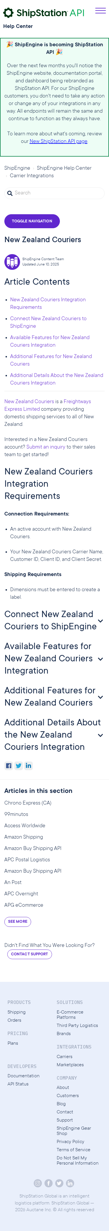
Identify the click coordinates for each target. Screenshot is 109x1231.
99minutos (16, 815)
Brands (64, 1034)
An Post (13, 883)
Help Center (18, 27)
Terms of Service (73, 1150)
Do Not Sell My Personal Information (78, 1161)
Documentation (24, 1076)
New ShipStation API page (58, 142)
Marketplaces (70, 1065)
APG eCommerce (23, 905)
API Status (18, 1084)
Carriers (64, 1057)
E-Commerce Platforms (70, 1015)
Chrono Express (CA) (27, 803)
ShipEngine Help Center (64, 168)
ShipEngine (17, 168)
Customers (68, 1096)
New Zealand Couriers (29, 402)
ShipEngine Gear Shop (74, 1131)
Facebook (8, 765)
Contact (65, 1112)
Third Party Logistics (77, 1025)
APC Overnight (21, 894)
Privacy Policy (70, 1142)
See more (17, 922)
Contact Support (29, 954)
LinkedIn (28, 765)
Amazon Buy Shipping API (32, 849)
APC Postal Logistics (27, 860)
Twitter (18, 765)
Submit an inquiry (45, 447)
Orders (14, 1020)
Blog (61, 1104)
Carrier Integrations (32, 176)
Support (65, 1120)
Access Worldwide (24, 826)
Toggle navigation (32, 221)
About (63, 1087)
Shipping (17, 1012)
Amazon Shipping (23, 837)
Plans (13, 1043)
